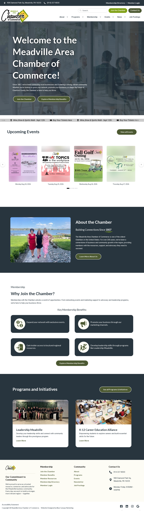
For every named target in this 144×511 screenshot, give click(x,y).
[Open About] (67, 17)
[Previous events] (2, 164)
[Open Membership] (100, 17)
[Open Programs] (82, 17)
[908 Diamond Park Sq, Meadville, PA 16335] (4, 3)
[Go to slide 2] (70, 188)
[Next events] (141, 164)
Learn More (21, 441)
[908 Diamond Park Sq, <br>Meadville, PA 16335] (110, 479)
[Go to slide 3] (72, 188)
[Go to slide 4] (73, 188)
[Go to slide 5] (75, 188)
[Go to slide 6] (76, 188)
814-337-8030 (119, 472)
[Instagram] (132, 506)
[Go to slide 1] (68, 188)
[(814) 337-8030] (44, 3)
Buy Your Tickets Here (57, 120)
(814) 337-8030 (53, 3)
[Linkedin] (127, 506)
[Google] (138, 506)
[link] (22, 3)
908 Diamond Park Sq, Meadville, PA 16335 (24, 3)
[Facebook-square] (121, 506)
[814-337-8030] (110, 472)
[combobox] (92, 10)
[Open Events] (113, 17)
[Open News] (125, 17)
